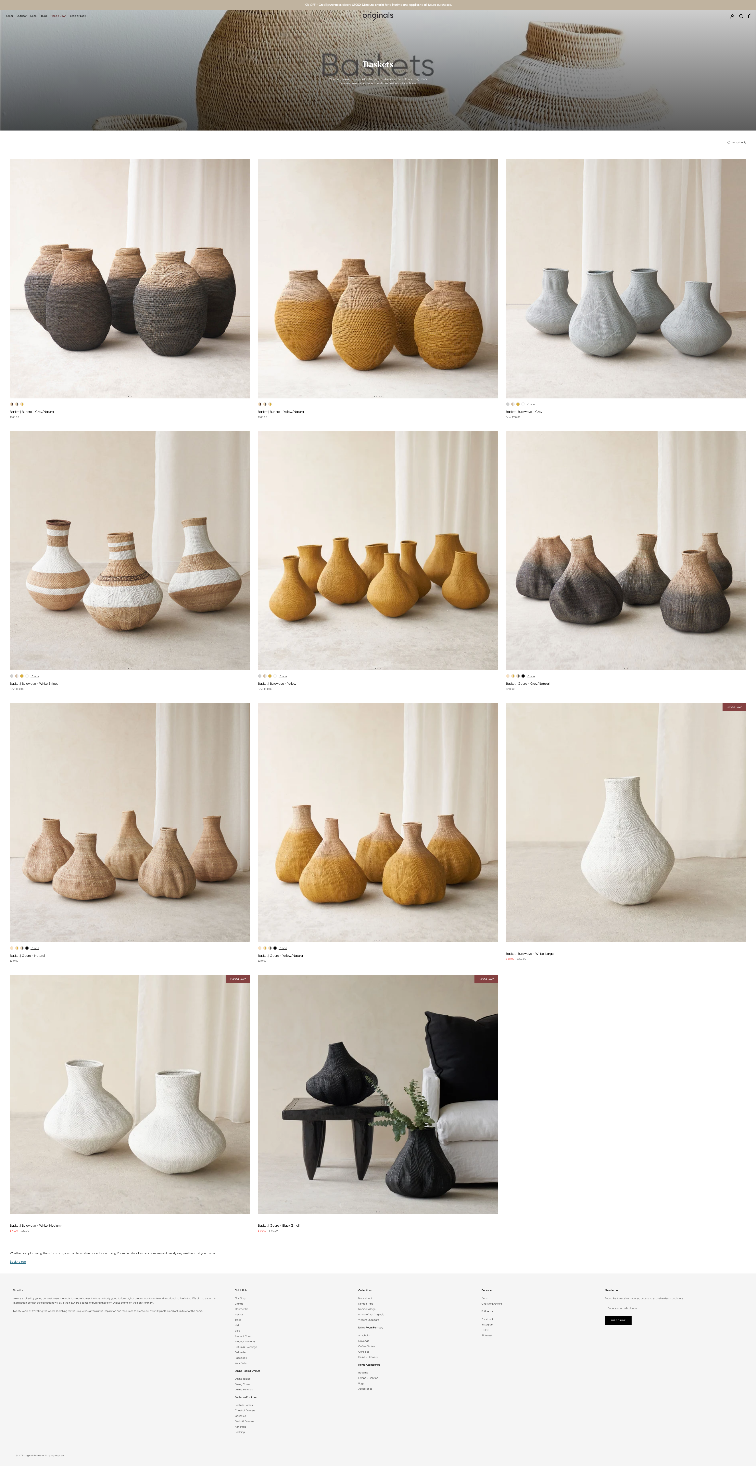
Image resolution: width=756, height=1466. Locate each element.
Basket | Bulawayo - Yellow (277, 683)
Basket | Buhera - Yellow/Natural (281, 412)
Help (237, 1325)
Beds (484, 1298)
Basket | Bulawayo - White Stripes (34, 683)
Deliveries (240, 1352)
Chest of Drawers (245, 1410)
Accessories (365, 1388)
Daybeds (363, 1340)
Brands (239, 1303)
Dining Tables (242, 1378)
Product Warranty (245, 1341)
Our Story (240, 1298)
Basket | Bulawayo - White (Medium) (35, 1225)
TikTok (485, 1330)
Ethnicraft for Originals (371, 1314)
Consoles (240, 1415)
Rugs (44, 15)
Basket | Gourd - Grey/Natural (527, 683)
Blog (237, 1330)
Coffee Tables (366, 1346)
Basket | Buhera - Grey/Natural (32, 412)
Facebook (241, 1357)
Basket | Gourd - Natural (27, 956)
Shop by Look (78, 15)
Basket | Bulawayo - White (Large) (530, 954)
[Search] (741, 16)
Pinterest (487, 1335)
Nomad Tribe (365, 1303)
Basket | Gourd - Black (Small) (279, 1225)
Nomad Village (367, 1309)
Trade (238, 1319)
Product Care (243, 1336)
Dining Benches (244, 1389)
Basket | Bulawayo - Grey (524, 412)
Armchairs (240, 1426)
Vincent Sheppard (368, 1319)
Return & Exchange (246, 1347)
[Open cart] (750, 16)
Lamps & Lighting (368, 1377)
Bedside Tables (244, 1405)
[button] (128, 396)
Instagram (487, 1324)
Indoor (9, 15)
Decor (33, 15)
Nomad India (365, 1298)
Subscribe (618, 1320)
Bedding (240, 1432)
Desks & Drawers (244, 1421)
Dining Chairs (242, 1384)
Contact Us (241, 1309)
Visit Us (239, 1314)
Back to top (18, 1261)
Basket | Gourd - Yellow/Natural (280, 956)
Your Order (241, 1363)
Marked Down (58, 15)
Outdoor (22, 15)
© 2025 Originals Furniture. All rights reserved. (40, 1455)
